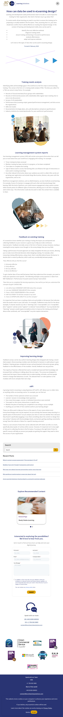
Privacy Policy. (47, 708)
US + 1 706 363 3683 (31, 622)
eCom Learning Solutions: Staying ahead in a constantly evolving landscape (24, 479)
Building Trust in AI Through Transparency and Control (18, 465)
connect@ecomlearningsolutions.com (31, 625)
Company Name (36, 556)
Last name (35, 550)
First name (16, 550)
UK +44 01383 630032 (31, 619)
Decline (28, 712)
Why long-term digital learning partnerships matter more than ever (22, 469)
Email (15, 556)
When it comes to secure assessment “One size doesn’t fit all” (20, 460)
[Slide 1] (32, 526)
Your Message (17, 563)
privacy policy (29, 587)
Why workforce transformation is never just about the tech (19, 474)
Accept (34, 712)
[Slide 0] (30, 526)
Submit (31, 592)
